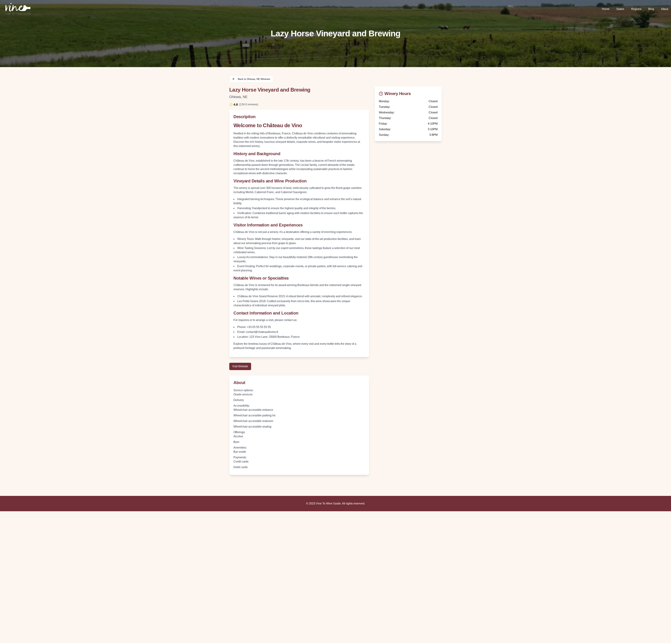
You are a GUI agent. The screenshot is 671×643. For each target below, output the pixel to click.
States (620, 9)
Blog (651, 9)
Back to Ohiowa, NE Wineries (254, 79)
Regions (636, 9)
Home (605, 9)
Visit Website (240, 366)
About (664, 9)
